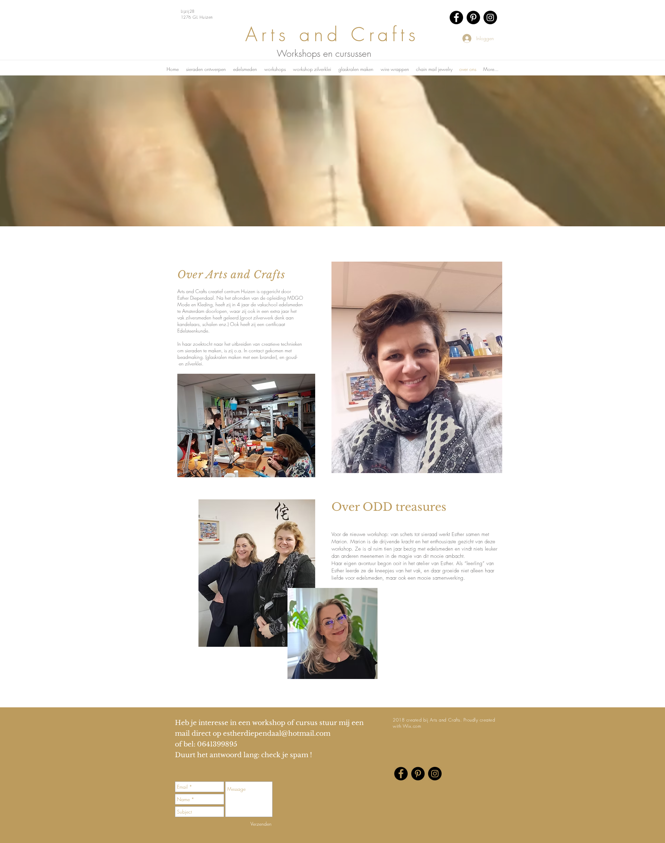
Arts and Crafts (332, 34)
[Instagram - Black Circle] (490, 17)
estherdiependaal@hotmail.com (276, 733)
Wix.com (412, 726)
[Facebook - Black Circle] (456, 17)
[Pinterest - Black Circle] (473, 17)
